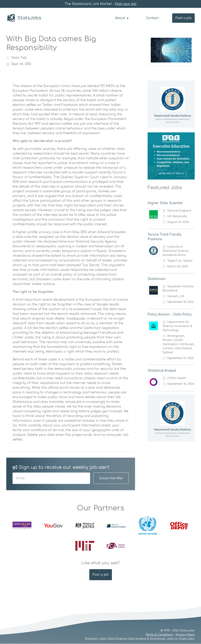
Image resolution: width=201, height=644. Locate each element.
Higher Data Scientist (165, 203)
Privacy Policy (185, 634)
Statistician (156, 279)
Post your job (125, 4)
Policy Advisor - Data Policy (170, 314)
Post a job (183, 18)
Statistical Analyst (162, 370)
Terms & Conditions (159, 634)
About (120, 18)
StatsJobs (29, 18)
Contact (152, 18)
